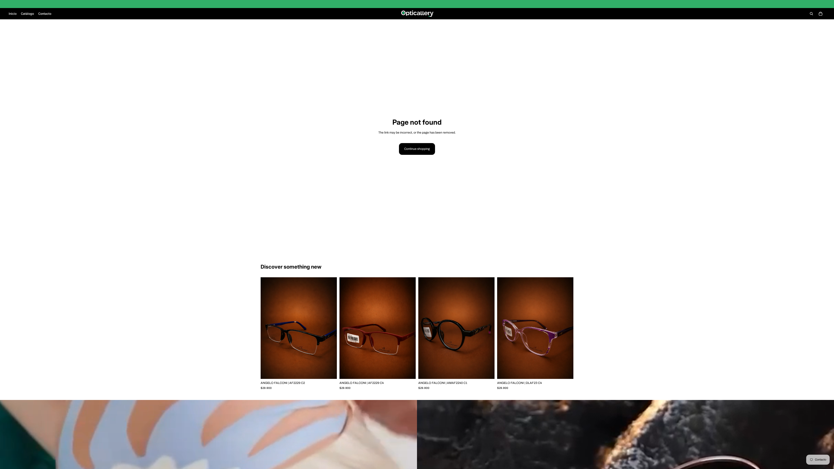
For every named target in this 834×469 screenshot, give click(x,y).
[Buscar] (811, 13)
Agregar (412, 372)
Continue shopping (417, 148)
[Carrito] (820, 13)
